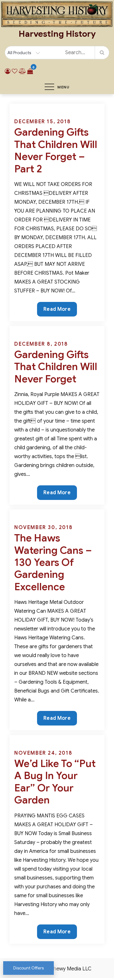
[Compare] (22, 71)
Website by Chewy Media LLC (57, 969)
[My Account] (7, 71)
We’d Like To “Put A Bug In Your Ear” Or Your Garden (55, 781)
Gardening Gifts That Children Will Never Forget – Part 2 (55, 150)
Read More (56, 311)
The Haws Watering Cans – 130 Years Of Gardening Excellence (53, 562)
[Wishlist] (14, 71)
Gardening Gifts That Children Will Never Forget (55, 366)
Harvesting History (57, 34)
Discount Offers (28, 968)
